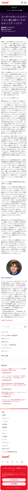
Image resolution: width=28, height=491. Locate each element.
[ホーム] (5, 2)
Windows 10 (4, 342)
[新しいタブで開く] (13, 10)
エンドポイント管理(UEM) (8, 345)
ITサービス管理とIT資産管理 (9, 335)
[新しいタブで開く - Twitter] (3, 462)
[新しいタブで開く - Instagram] (12, 462)
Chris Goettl (7, 29)
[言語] (22, 3)
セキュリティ (12, 31)
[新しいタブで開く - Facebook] (16, 462)
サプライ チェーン (6, 348)
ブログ (14, 7)
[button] (25, 2)
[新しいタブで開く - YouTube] (22, 462)
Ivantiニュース (5, 338)
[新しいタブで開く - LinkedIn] (7, 462)
